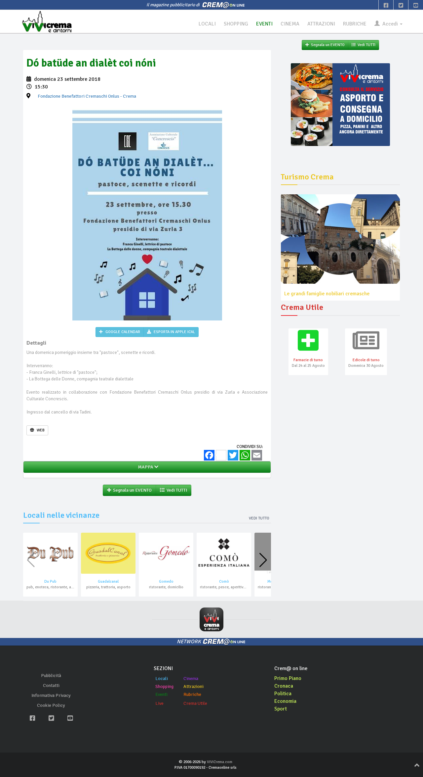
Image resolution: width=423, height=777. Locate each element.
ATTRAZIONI (321, 24)
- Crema (87, 96)
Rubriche (192, 694)
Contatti (51, 685)
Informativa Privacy (51, 695)
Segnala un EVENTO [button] (131, 490)
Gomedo (166, 581)
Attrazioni (193, 686)
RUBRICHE (354, 24)
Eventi (161, 694)
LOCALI (207, 24)
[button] (263, 560)
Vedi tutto (259, 518)
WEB (40, 430)
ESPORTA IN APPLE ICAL (174, 331)
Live (159, 703)
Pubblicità (51, 675)
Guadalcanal (108, 581)
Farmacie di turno (308, 360)
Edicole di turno (366, 360)
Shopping (164, 686)
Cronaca (283, 686)
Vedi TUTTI (176, 490)
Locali (161, 678)
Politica (282, 693)
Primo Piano (287, 678)
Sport (280, 708)
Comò (224, 581)
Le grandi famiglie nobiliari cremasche (326, 293)
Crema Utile (195, 703)
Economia (285, 701)
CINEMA (290, 24)
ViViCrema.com (219, 761)
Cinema (190, 678)
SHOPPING (236, 24)
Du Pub (50, 581)
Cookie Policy (51, 705)
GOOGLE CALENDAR (122, 331)
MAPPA (145, 467)
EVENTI (264, 24)
